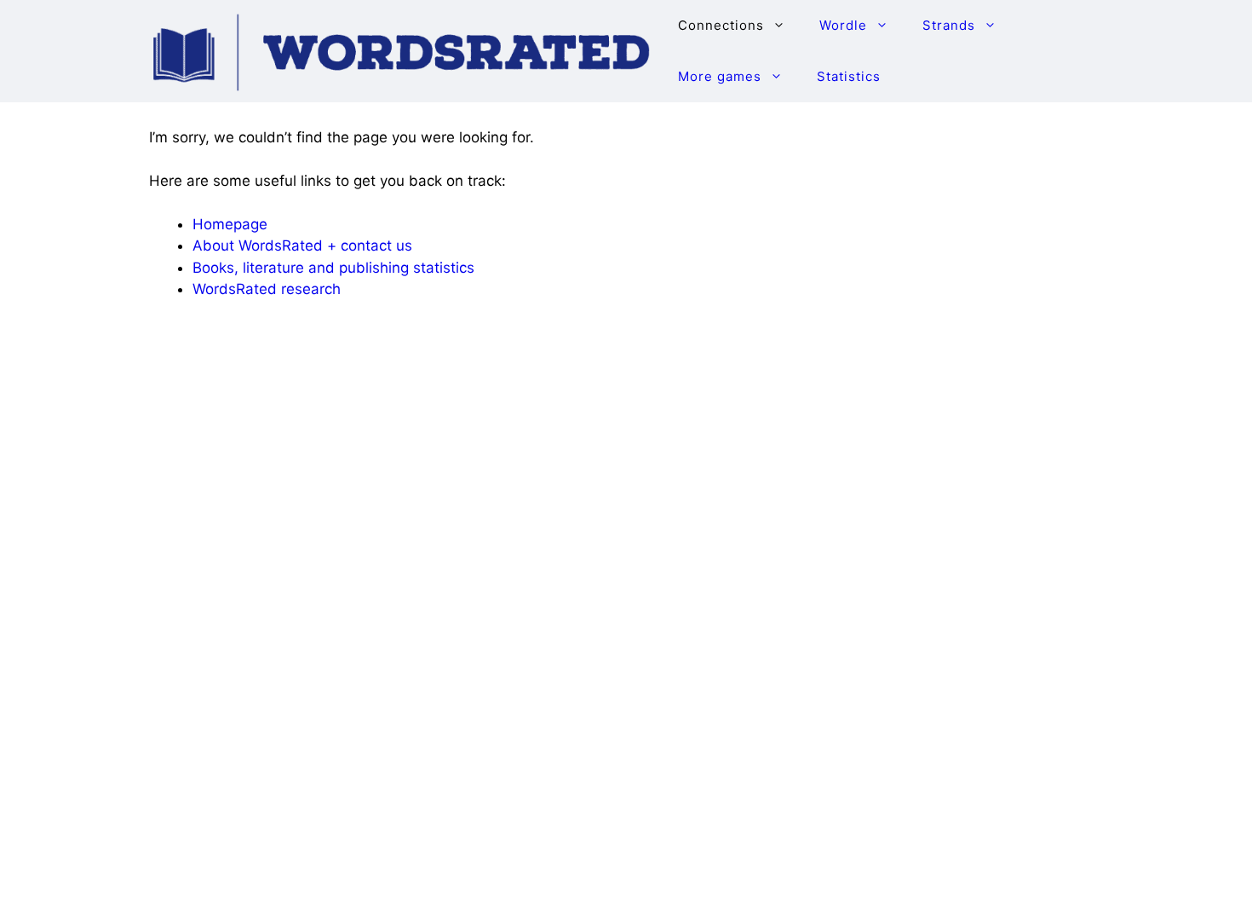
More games (719, 76)
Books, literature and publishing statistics (333, 267)
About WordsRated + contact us (302, 245)
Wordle (843, 25)
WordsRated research (266, 288)
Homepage (229, 224)
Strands (948, 25)
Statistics (849, 76)
